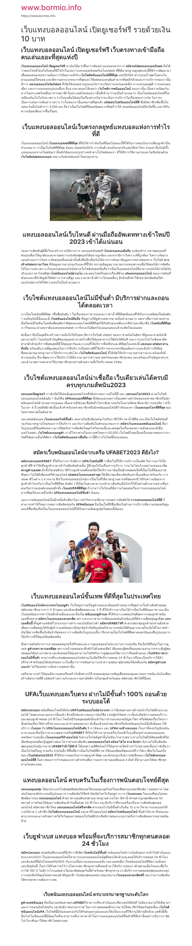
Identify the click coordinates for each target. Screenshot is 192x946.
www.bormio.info (51, 7)
